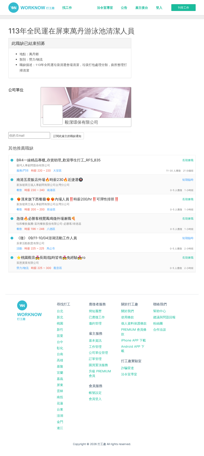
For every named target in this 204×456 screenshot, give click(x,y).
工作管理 (95, 347)
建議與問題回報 (164, 317)
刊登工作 (183, 7)
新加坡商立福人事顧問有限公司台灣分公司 (43, 184)
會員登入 (95, 399)
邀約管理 (95, 323)
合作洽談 (159, 329)
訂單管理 (95, 359)
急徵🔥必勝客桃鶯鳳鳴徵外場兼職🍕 (46, 218)
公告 (124, 8)
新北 (60, 317)
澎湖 (60, 416)
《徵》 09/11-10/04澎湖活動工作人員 (47, 238)
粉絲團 (158, 323)
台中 (60, 342)
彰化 (60, 348)
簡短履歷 (95, 311)
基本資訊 (95, 340)
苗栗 (60, 336)
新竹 (60, 329)
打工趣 (31, 7)
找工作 (67, 8)
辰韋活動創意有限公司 (30, 243)
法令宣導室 (105, 8)
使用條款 (127, 317)
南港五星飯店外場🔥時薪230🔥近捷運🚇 (50, 179)
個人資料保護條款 (134, 323)
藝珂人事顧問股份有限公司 (33, 165)
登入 (159, 8)
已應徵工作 (97, 317)
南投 (60, 397)
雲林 (60, 391)
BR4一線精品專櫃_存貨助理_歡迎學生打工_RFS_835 (59, 160)
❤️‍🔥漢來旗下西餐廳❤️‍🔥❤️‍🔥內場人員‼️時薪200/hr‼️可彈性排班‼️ (68, 199)
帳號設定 (95, 393)
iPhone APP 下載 (133, 340)
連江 (60, 428)
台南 (60, 354)
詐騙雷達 (127, 368)
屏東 (60, 385)
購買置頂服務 (98, 365)
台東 (60, 409)
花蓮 (60, 403)
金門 (60, 422)
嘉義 (60, 379)
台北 (60, 311)
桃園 (60, 323)
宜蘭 (60, 373)
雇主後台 (141, 8)
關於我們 (127, 311)
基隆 (60, 366)
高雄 (60, 360)
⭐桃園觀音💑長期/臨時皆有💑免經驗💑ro (51, 257)
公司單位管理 (98, 353)
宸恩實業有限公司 (28, 262)
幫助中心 (159, 311)
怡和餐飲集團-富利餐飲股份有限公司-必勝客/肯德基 (49, 223)
